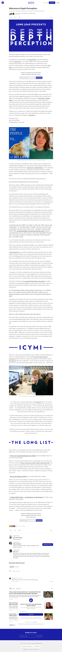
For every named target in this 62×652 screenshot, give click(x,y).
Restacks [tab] (17, 566)
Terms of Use (37, 617)
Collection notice (38, 643)
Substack (25, 649)
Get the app (37, 646)
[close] (43, 599)
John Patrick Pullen (19, 13)
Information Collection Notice (30, 618)
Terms (33, 643)
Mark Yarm (33, 13)
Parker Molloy (26, 13)
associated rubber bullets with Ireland (34, 281)
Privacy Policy (40, 618)
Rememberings (12, 361)
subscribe (31, 115)
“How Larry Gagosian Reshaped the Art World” (23, 456)
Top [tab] (10, 588)
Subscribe (52, 2)
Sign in (58, 2)
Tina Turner (38, 402)
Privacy (29, 643)
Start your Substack (28, 646)
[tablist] (14, 567)
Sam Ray (13, 578)
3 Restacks (23, 526)
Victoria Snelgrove (14, 252)
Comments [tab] (12, 566)
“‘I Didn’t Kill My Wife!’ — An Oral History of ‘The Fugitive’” (27, 497)
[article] (31, 596)
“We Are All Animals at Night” (18, 476)
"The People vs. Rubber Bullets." (35, 168)
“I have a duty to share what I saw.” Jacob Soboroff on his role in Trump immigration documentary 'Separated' (25, 592)
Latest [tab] (13, 588)
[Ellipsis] (52, 578)
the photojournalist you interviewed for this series (30, 231)
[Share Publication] (47, 2)
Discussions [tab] (18, 588)
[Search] (44, 2)
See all (11, 625)
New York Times (38, 357)
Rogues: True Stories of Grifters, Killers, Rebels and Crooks (35, 463)
